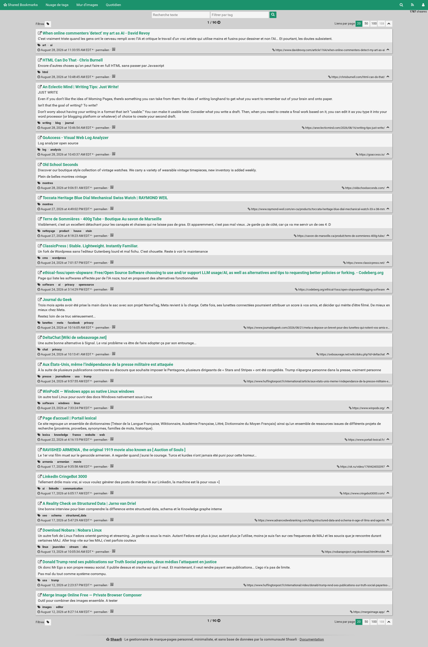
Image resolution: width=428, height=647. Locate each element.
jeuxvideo (59, 547)
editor (59, 607)
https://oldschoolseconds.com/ (364, 188)
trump (87, 376)
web (102, 434)
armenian (63, 461)
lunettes (47, 322)
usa (77, 376)
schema (56, 515)
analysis (55, 149)
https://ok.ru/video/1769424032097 (362, 466)
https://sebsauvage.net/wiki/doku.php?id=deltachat (352, 354)
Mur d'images (87, 5)
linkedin (54, 488)
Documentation (312, 639)
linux (77, 403)
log (44, 149)
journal (69, 123)
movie (77, 461)
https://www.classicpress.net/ (365, 262)
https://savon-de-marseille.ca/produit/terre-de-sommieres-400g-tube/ (340, 236)
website (90, 434)
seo (44, 515)
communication (73, 488)
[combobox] (240, 14)
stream (73, 547)
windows (64, 403)
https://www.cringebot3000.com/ (363, 493)
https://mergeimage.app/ (369, 612)
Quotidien (113, 5)
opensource (86, 284)
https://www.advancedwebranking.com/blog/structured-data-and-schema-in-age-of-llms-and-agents (321, 520)
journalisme (63, 376)
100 (374, 23)
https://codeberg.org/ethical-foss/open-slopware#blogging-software (341, 289)
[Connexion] (423, 5)
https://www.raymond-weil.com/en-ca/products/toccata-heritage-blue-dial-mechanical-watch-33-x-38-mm (317, 209)
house (77, 231)
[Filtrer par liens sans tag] (48, 24)
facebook (74, 322)
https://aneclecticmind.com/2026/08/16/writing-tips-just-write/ (345, 127)
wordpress (59, 258)
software (48, 284)
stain (89, 231)
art (44, 45)
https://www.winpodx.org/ (368, 408)
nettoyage (48, 231)
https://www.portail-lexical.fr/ (366, 439)
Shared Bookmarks (22, 5)
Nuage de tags (57, 5)
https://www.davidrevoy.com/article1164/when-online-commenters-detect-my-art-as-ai (330, 50)
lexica (46, 434)
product (64, 231)
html (45, 72)
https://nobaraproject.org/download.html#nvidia (354, 551)
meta (60, 322)
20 (359, 23)
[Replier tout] (389, 24)
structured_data (76, 515)
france (76, 434)
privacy (69, 284)
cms (45, 258)
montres (47, 183)
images (47, 607)
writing (46, 123)
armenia (47, 461)
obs (85, 547)
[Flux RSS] (412, 5)
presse (46, 376)
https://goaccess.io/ (371, 154)
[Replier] (388, 49)
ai (51, 45)
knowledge (61, 434)
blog (58, 123)
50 (366, 23)
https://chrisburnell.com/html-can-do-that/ (358, 77)
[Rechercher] (401, 5)
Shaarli (116, 639)
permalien (75, 50)
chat (45, 349)
